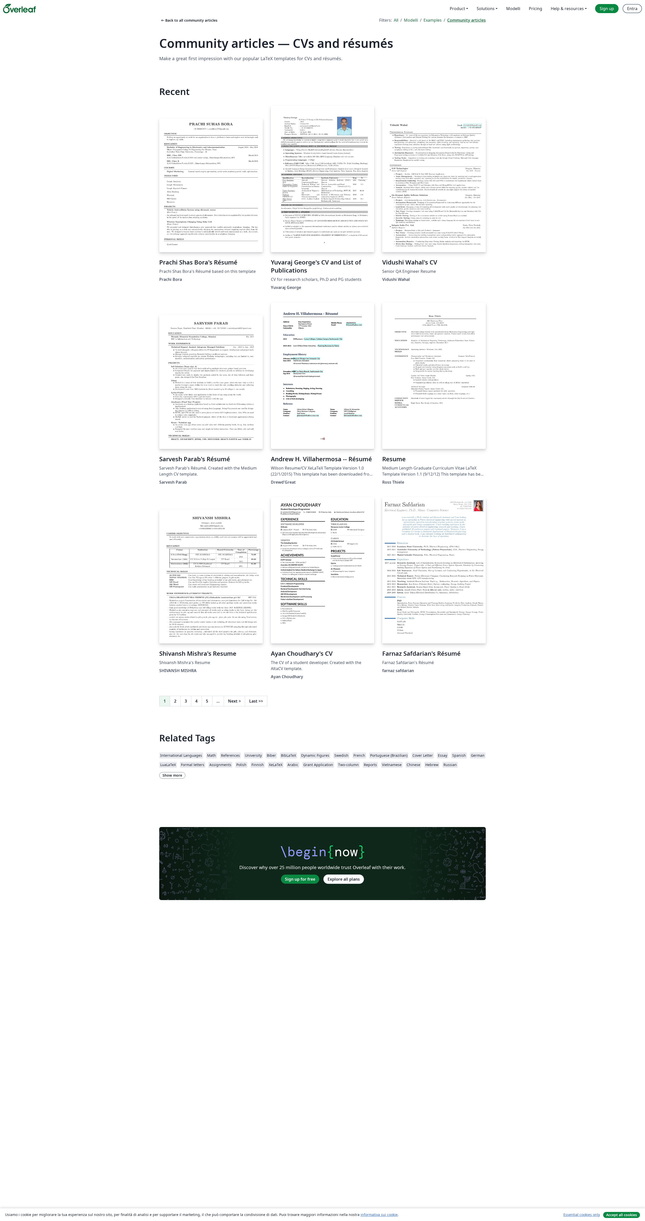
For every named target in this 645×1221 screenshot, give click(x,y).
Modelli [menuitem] (513, 8)
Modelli (411, 20)
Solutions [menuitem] (486, 8)
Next (234, 701)
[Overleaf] (19, 8)
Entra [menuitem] (632, 8)
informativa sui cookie (379, 1214)
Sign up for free (300, 879)
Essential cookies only (581, 1214)
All (396, 20)
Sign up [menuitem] (607, 8)
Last (256, 701)
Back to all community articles (188, 20)
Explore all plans (344, 879)
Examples (433, 20)
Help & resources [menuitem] (567, 8)
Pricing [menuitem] (535, 8)
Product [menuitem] (457, 8)
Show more (172, 775)
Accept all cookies (621, 1214)
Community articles (466, 20)
